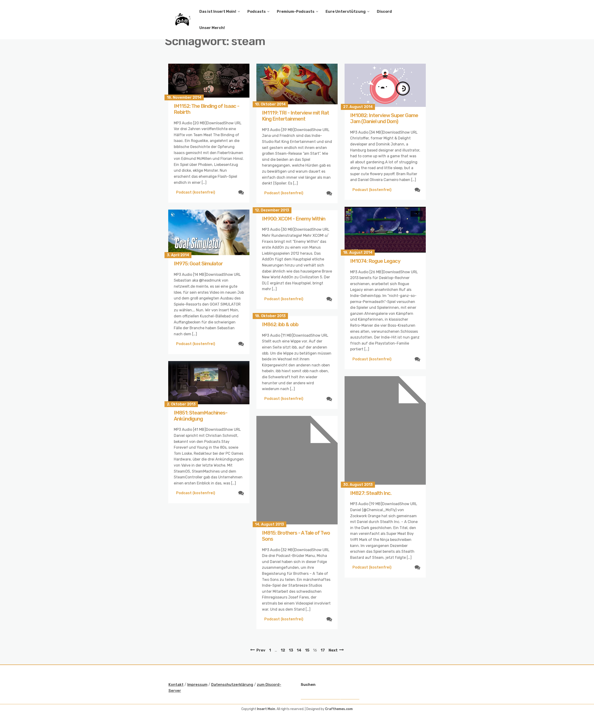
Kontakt (176, 684)
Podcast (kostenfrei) (195, 192)
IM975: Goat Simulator (198, 263)
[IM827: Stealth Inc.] (385, 430)
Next (333, 650)
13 (291, 650)
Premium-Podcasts (295, 11)
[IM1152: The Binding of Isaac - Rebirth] (208, 81)
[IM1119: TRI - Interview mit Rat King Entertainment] (297, 84)
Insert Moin (266, 709)
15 (307, 650)
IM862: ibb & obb (280, 324)
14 (299, 650)
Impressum (197, 684)
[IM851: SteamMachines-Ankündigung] (208, 382)
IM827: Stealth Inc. (370, 493)
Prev (260, 650)
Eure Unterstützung (346, 11)
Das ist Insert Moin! (217, 11)
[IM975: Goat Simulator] (208, 232)
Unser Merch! (212, 28)
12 (283, 650)
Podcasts (256, 11)
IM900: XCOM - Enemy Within (293, 219)
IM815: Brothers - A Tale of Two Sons (296, 536)
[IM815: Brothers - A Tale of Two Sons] (297, 470)
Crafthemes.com (339, 709)
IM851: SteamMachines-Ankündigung (200, 416)
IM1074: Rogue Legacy (375, 261)
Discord (384, 11)
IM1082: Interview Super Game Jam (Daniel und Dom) (384, 118)
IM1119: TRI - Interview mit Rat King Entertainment (295, 116)
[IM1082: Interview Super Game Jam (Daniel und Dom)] (385, 85)
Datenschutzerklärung (232, 684)
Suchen (308, 684)
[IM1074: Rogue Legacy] (385, 230)
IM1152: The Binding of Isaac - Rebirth (206, 109)
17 (323, 650)
